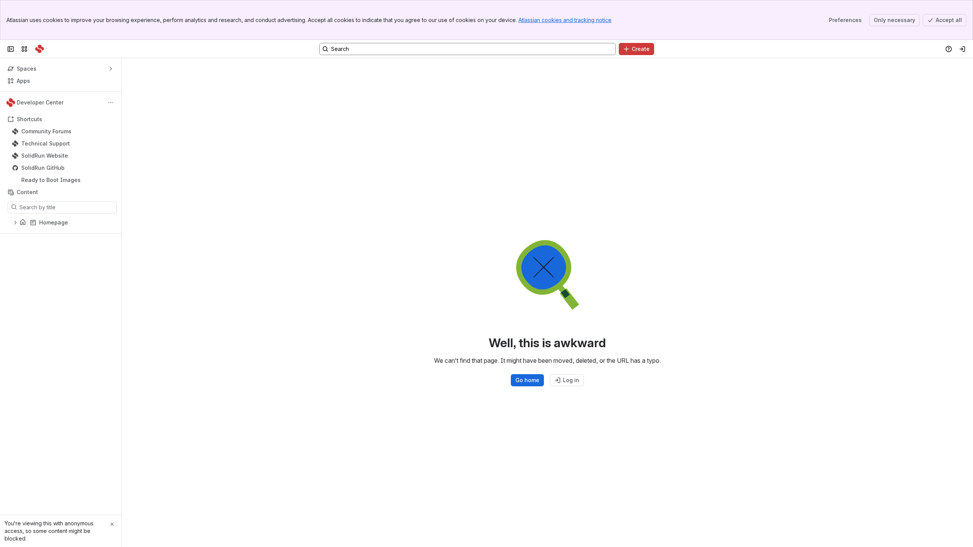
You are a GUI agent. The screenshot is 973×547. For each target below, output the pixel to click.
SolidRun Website (44, 155)
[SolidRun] (39, 49)
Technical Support (45, 143)
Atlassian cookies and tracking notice (565, 20)
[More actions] (110, 102)
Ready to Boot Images (51, 180)
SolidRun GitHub (43, 167)
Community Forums (46, 131)
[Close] (112, 524)
